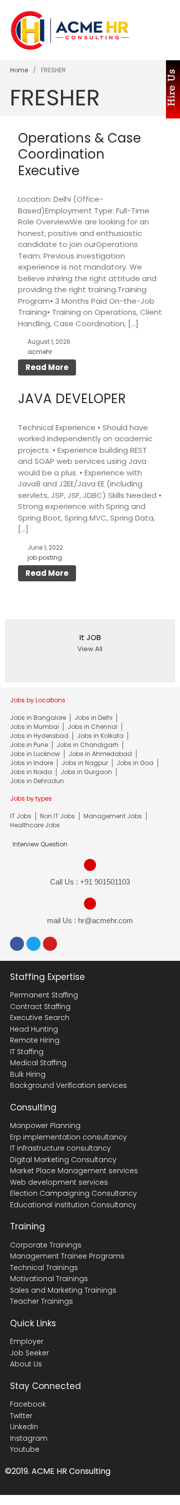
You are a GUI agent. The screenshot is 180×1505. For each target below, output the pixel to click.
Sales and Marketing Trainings (63, 1290)
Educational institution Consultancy (73, 1205)
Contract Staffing (40, 1006)
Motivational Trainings (49, 1279)
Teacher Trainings (41, 1301)
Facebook (28, 1404)
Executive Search (40, 1018)
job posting (45, 557)
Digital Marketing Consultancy (63, 1160)
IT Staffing (27, 1052)
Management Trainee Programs (67, 1256)
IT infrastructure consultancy (60, 1148)
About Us (26, 1364)
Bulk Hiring (28, 1074)
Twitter (21, 1416)
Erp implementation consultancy (68, 1137)
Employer (27, 1341)
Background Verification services (68, 1085)
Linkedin (24, 1427)
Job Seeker (29, 1353)
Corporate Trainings (46, 1245)
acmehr (40, 351)
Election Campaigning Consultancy (73, 1193)
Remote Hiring (35, 1040)
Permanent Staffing (44, 995)
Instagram (29, 1438)
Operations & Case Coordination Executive (79, 154)
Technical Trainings (44, 1268)
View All (90, 649)
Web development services (59, 1182)
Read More (47, 367)
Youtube (25, 1449)
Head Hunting (34, 1029)
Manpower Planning (45, 1125)
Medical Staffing (38, 1063)
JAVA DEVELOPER (72, 399)
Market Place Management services (74, 1171)
